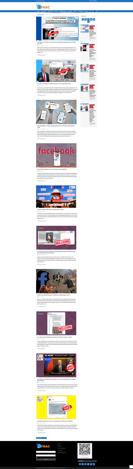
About (75, 11)
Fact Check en (92, 44)
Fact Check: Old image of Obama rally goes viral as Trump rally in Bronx (54, 83)
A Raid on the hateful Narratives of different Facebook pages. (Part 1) (53, 295)
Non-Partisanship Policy (62, 452)
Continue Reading (42, 95)
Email (37, 453)
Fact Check (43, 11)
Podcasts (70, 11)
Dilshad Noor (46, 254)
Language (80, 11)
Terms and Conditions (61, 448)
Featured (91, 27)
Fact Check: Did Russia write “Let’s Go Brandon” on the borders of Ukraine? (55, 421)
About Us (59, 443)
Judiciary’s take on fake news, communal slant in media (50, 209)
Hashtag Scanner (63, 11)
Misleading (91, 28)
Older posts (39, 438)
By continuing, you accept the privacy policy (44, 457)
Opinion (56, 11)
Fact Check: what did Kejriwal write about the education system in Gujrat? (54, 337)
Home (38, 11)
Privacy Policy (60, 450)
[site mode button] (94, 11)
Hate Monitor (50, 11)
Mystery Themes (67, 467)
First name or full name (40, 450)
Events (86, 11)
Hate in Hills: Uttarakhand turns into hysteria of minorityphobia (52, 169)
